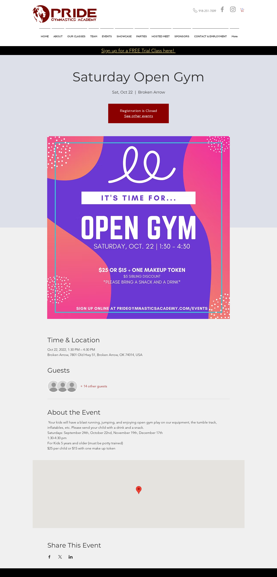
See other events (138, 116)
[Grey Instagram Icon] (233, 9)
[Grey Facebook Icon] (222, 9)
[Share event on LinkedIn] (71, 557)
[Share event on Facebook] (49, 557)
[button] (160, 34)
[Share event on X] (60, 557)
